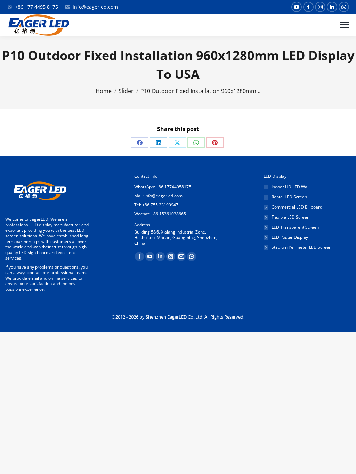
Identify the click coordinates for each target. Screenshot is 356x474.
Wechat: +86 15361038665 (160, 214)
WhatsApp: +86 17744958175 (162, 187)
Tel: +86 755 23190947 (156, 205)
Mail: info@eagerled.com (158, 196)
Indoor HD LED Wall (290, 187)
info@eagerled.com (95, 6)
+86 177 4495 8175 (36, 6)
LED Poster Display (290, 237)
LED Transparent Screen (295, 227)
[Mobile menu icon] (344, 24)
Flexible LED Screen (290, 217)
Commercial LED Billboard (297, 207)
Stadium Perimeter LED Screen (301, 247)
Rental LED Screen (289, 197)
